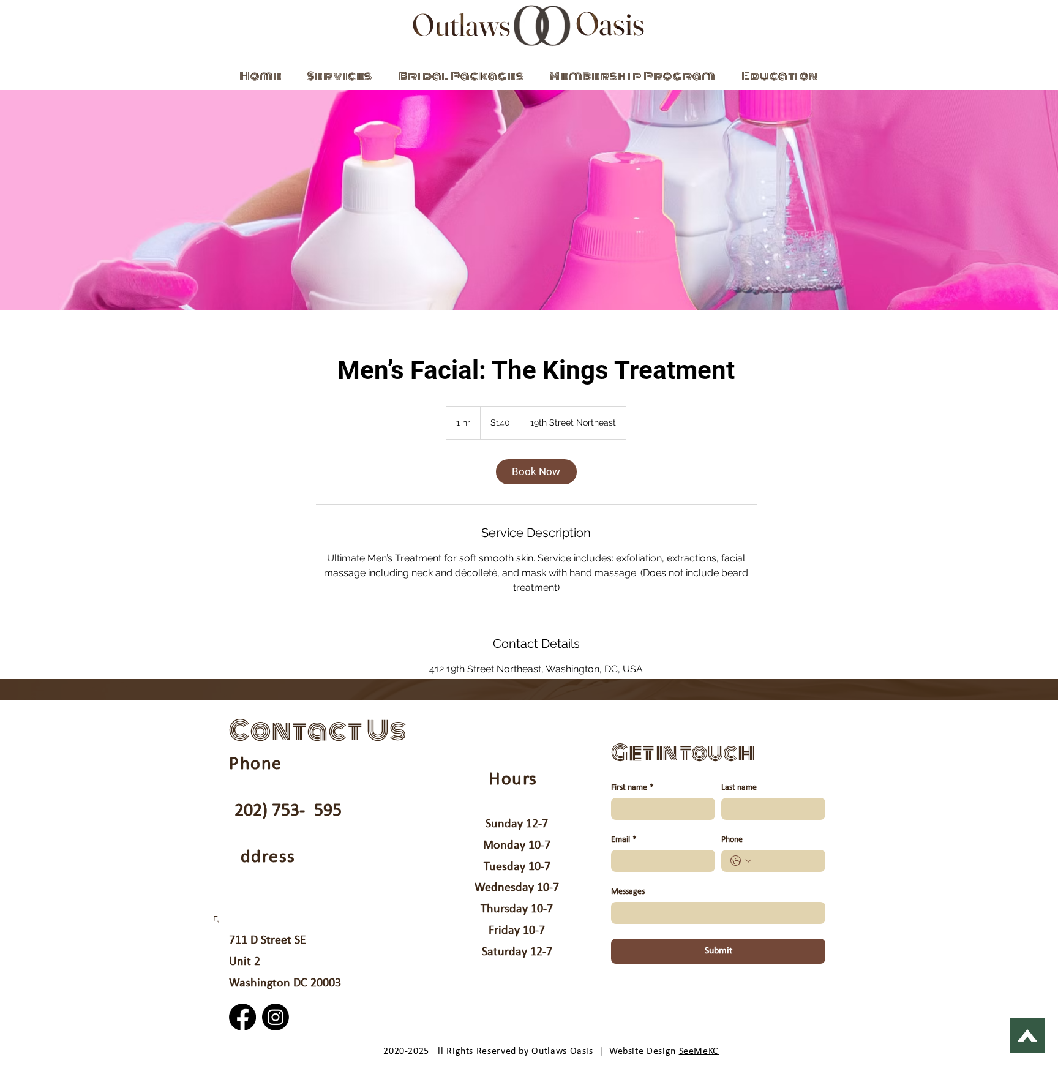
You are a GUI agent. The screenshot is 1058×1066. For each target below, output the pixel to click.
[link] (536, 471)
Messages (628, 891)
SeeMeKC (699, 1051)
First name (632, 787)
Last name (739, 787)
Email (624, 839)
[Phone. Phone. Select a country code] (741, 861)
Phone (732, 839)
